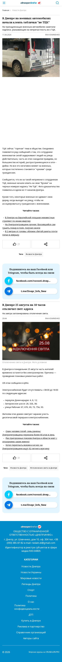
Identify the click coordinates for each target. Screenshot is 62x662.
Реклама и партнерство (31, 626)
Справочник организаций (31, 632)
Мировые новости (30, 578)
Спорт (31, 590)
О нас (31, 601)
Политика (31, 595)
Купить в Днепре (31, 620)
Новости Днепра (30, 566)
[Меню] (4, 3)
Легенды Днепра (30, 584)
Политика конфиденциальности (26, 607)
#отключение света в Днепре (43, 468)
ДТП (31, 614)
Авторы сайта (31, 638)
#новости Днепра (34, 254)
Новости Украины (31, 572)
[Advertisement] (31, 111)
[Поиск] (57, 3)
